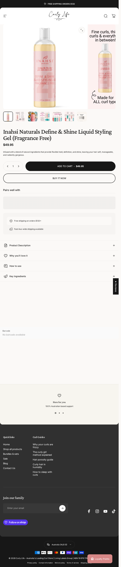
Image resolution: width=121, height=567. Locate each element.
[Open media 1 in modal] (82, 30)
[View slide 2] (59, 413)
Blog (5, 463)
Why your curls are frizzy (43, 446)
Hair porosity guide (43, 459)
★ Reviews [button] (116, 286)
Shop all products (12, 449)
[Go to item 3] (32, 116)
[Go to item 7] (82, 116)
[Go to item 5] (57, 116)
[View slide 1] (56, 413)
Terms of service (73, 563)
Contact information (46, 563)
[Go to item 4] (45, 116)
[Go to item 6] (69, 116)
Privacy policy (32, 563)
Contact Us (9, 468)
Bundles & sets (11, 454)
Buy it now (59, 178)
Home (6, 444)
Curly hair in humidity (39, 466)
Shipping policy (86, 563)
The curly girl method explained (42, 453)
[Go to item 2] (20, 116)
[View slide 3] (63, 413)
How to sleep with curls (42, 473)
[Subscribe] (62, 508)
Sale (5, 458)
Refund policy (60, 563)
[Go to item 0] (8, 116)
